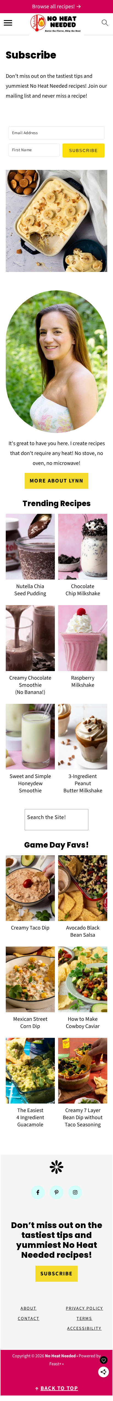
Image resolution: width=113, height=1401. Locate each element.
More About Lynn (56, 481)
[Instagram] (75, 1192)
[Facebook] (38, 1192)
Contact (28, 1318)
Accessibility (84, 1328)
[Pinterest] (56, 1192)
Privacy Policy (84, 1308)
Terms (84, 1318)
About (28, 1308)
